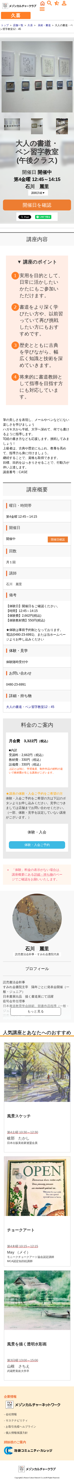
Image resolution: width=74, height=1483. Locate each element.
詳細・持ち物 (43, 874)
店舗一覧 (18, 25)
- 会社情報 (10, 1414)
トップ (5, 25)
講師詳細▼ (38, 192)
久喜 (30, 25)
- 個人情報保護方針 (16, 1432)
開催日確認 (58, 539)
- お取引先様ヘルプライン (20, 1426)
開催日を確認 (37, 205)
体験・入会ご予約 (37, 845)
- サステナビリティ (16, 1420)
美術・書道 (44, 25)
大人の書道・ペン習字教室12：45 (30, 707)
